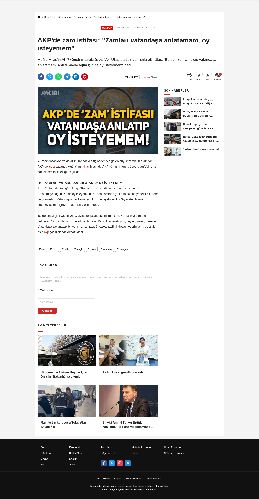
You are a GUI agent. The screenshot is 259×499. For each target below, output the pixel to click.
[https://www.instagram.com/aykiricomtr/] (119, 463)
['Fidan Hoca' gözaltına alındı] (128, 350)
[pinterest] (84, 76)
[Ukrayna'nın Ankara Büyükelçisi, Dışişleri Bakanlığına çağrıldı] (67, 350)
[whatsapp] (58, 76)
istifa (52, 166)
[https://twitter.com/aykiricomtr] (112, 463)
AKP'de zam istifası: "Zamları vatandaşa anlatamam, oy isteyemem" (107, 17)
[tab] (48, 265)
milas (85, 166)
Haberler (48, 17)
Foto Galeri (107, 447)
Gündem (61, 17)
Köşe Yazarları (109, 453)
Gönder (47, 310)
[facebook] (41, 76)
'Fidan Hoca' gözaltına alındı (122, 372)
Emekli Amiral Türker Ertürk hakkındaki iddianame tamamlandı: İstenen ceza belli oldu (127, 425)
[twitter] (49, 76)
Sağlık (73, 458)
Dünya (44, 447)
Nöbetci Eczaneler (175, 453)
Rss (98, 478)
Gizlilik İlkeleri (153, 478)
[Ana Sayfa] (39, 17)
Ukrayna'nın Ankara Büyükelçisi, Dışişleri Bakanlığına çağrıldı (64, 374)
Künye (106, 478)
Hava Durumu (172, 447)
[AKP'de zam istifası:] (98, 120)
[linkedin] (75, 76)
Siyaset (44, 464)
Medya (44, 458)
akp (46, 232)
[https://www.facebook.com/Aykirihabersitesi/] (103, 463)
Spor (72, 464)
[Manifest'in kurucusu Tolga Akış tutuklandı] (67, 401)
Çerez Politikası (133, 478)
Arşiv (135, 453)
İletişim (117, 478)
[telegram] (67, 76)
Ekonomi (74, 447)
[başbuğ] (128, 463)
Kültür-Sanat (76, 453)
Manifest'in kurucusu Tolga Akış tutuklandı (63, 424)
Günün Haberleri (142, 447)
